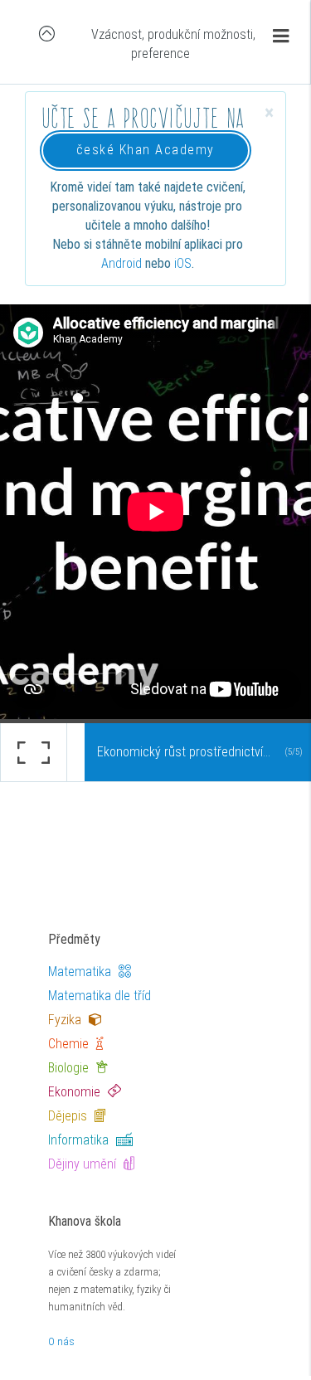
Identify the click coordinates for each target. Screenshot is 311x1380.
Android (121, 263)
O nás (61, 1341)
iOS (183, 263)
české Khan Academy (145, 150)
